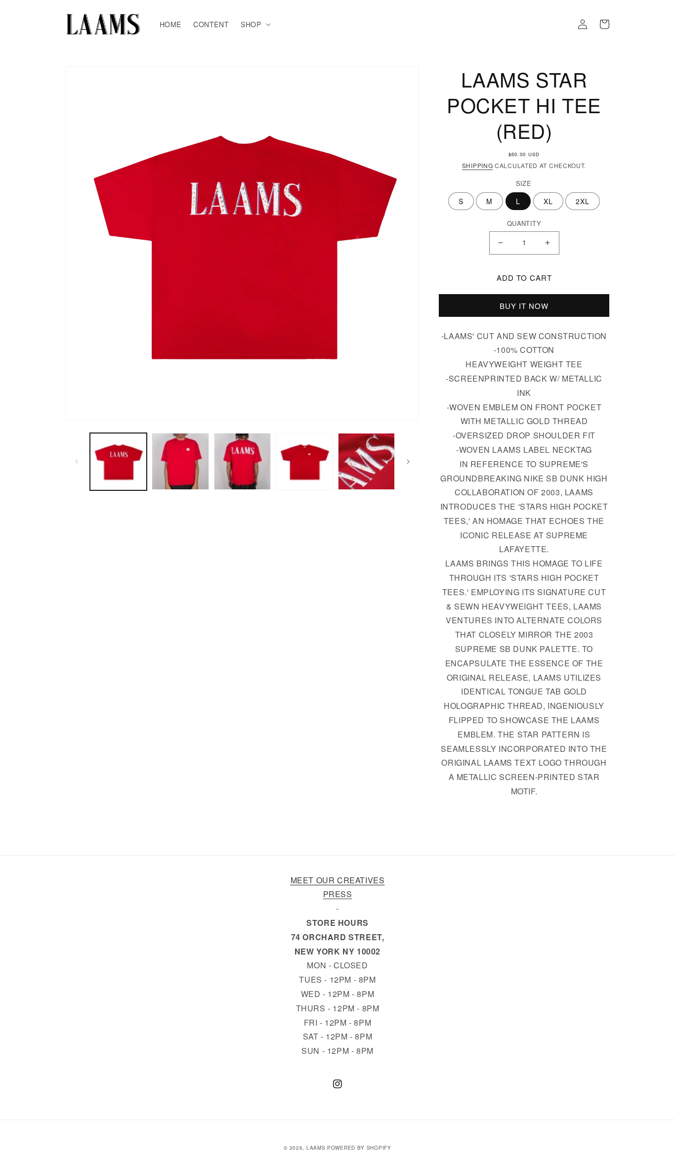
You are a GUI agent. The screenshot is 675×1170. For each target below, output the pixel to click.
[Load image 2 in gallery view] (180, 461)
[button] (254, 24)
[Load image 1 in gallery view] (118, 461)
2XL (583, 201)
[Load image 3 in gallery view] (242, 461)
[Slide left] (76, 462)
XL (548, 201)
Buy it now (524, 306)
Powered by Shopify (359, 1147)
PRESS (337, 894)
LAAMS (316, 1147)
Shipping (477, 165)
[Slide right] (408, 462)
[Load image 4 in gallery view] (304, 461)
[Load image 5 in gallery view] (366, 461)
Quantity (524, 223)
